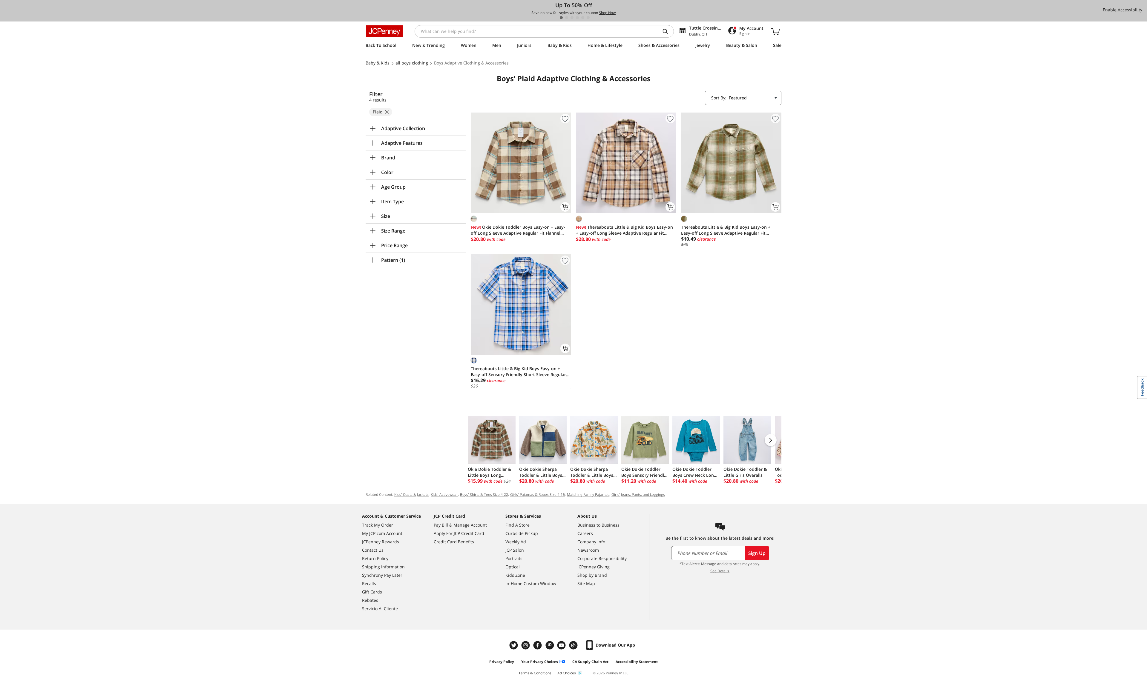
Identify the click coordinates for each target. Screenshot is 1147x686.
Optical (512, 567)
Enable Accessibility (1122, 10)
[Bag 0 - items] (775, 31)
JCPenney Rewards (380, 542)
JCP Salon (514, 550)
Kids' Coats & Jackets (411, 494)
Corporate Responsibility (602, 558)
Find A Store (517, 525)
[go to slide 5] (582, 17)
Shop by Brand (592, 575)
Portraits (513, 558)
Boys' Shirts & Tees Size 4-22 (484, 494)
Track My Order (377, 525)
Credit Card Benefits (454, 542)
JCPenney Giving (593, 567)
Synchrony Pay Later (382, 575)
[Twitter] (514, 645)
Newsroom (588, 550)
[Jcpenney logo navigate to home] (384, 31)
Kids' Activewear (444, 494)
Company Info (591, 542)
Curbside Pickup (521, 533)
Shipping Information (383, 567)
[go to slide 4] (577, 17)
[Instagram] (526, 645)
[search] (668, 31)
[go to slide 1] (561, 17)
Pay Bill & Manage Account (460, 525)
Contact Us (373, 550)
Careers (585, 533)
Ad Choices (566, 673)
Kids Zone (515, 575)
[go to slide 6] (588, 17)
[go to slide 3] (572, 17)
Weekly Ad (515, 542)
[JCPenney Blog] (574, 645)
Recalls (369, 583)
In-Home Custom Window (530, 583)
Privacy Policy (501, 661)
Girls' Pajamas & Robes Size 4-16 (537, 494)
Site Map (586, 583)
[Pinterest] (550, 645)
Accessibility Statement (637, 661)
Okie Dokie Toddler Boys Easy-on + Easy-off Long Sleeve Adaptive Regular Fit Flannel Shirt (518, 230)
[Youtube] (562, 645)
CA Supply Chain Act (590, 661)
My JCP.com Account (382, 533)
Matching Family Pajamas (588, 494)
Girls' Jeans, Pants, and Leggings (638, 494)
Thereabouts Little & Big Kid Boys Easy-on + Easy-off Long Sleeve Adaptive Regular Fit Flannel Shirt (624, 230)
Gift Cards (372, 592)
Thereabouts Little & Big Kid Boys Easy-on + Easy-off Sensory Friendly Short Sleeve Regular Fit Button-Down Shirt (518, 372)
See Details (719, 570)
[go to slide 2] (566, 17)
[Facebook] (538, 645)
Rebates (370, 600)
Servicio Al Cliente (380, 608)
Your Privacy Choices (539, 661)
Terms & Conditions (535, 673)
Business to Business (598, 525)
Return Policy (375, 558)
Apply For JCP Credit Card (459, 533)
